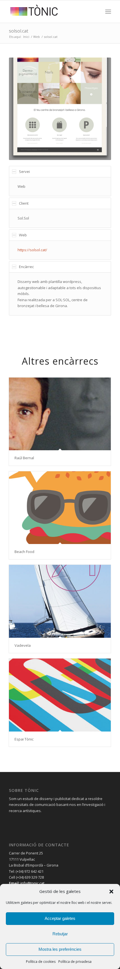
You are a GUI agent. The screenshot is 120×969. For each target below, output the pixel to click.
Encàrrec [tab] (26, 266)
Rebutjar (60, 933)
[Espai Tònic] (60, 695)
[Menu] (108, 11)
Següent (98, 108)
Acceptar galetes (60, 918)
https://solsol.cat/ (32, 249)
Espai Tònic (24, 739)
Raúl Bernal (24, 457)
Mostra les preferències (60, 949)
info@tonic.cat (32, 883)
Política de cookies (41, 961)
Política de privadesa (75, 961)
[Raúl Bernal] (60, 414)
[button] (111, 891)
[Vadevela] (60, 601)
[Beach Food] (60, 507)
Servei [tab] (24, 171)
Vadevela (23, 645)
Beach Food (24, 551)
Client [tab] (23, 203)
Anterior (21, 108)
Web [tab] (23, 234)
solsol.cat (18, 31)
